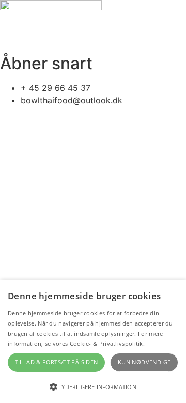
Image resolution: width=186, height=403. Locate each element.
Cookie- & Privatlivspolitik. (107, 343)
